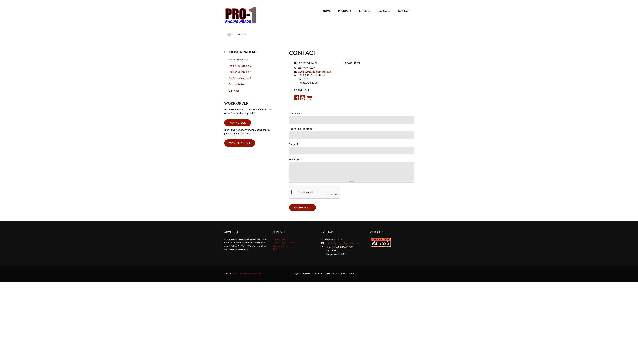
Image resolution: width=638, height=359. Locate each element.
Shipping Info (280, 245)
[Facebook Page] (296, 97)
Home (326, 10)
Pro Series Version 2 (239, 71)
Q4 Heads (233, 90)
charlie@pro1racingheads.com (315, 71)
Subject (294, 143)
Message (295, 159)
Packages (384, 10)
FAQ (275, 249)
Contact (404, 10)
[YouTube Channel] (302, 97)
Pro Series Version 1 (239, 65)
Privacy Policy (280, 239)
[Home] (240, 14)
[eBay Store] (309, 97)
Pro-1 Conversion (238, 59)
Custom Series (236, 84)
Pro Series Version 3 (239, 78)
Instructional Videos (283, 242)
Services (364, 10)
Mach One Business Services (248, 273)
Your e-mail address (301, 128)
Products (344, 10)
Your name (296, 113)
